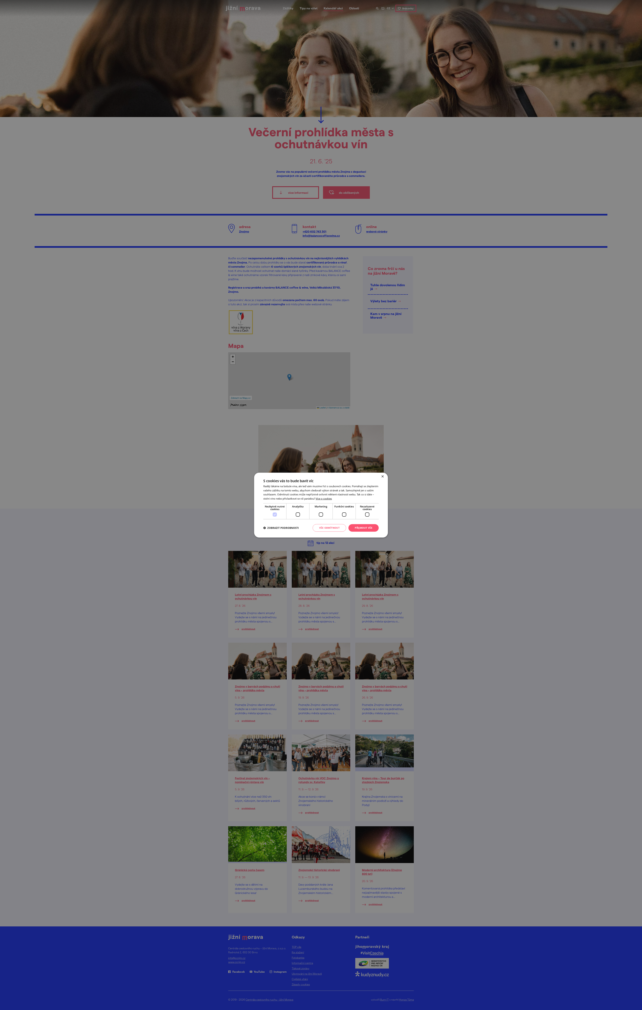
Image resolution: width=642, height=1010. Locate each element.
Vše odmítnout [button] (329, 527)
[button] (281, 527)
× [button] (382, 476)
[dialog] (321, 505)
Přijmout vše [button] (363, 527)
